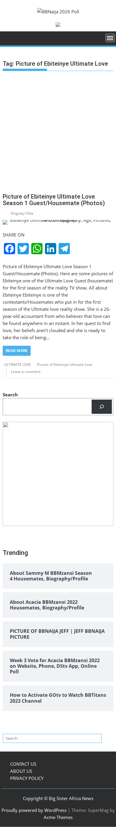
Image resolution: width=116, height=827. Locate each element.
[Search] (102, 407)
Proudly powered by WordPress (34, 810)
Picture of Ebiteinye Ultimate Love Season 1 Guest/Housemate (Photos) (54, 200)
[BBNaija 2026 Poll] (8, 40)
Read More (17, 350)
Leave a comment (25, 371)
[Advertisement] (58, 133)
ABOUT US (21, 771)
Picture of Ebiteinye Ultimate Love (65, 364)
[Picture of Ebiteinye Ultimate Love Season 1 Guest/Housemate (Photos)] (58, 222)
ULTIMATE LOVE (17, 364)
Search (10, 395)
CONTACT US (23, 764)
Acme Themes (58, 817)
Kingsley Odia (22, 213)
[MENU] (110, 38)
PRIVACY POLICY (26, 778)
